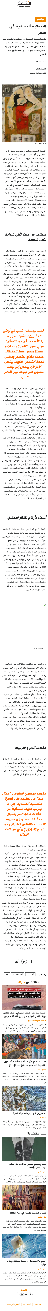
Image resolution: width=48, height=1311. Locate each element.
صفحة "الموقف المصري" (36, 1020)
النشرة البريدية (13, 1303)
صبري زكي (42, 1069)
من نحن (37, 1303)
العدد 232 (30, 974)
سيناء (21, 982)
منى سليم (41, 68)
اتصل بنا (26, 1303)
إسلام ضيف (41, 1117)
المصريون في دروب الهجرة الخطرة (29, 1113)
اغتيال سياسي (17, 974)
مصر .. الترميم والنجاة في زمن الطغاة (28, 1212)
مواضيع (40, 18)
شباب (7, 974)
